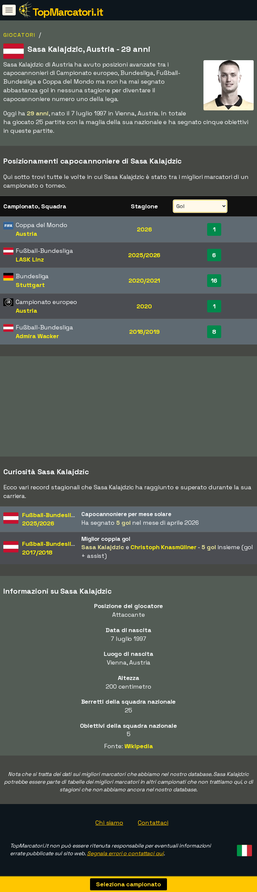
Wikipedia (138, 746)
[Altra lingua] (243, 848)
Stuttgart (30, 285)
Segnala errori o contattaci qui (125, 853)
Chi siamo (109, 822)
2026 (144, 229)
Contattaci (153, 822)
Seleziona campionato (128, 884)
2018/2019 (144, 331)
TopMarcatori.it (67, 12)
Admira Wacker (37, 336)
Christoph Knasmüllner (163, 547)
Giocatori (19, 34)
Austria (26, 233)
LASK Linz (30, 259)
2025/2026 (144, 255)
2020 (144, 306)
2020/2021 (144, 280)
